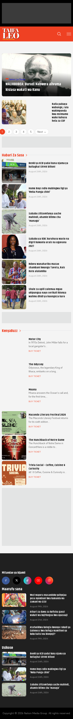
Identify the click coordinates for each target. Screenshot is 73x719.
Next (41, 131)
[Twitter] (16, 580)
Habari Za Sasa (13, 155)
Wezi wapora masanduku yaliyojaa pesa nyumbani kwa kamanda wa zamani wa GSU (48, 598)
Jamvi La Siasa (17, 79)
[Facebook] (5, 580)
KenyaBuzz (10, 331)
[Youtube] (38, 580)
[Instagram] (49, 580)
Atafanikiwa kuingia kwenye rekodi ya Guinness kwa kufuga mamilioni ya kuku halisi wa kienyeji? (50, 630)
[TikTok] (27, 580)
